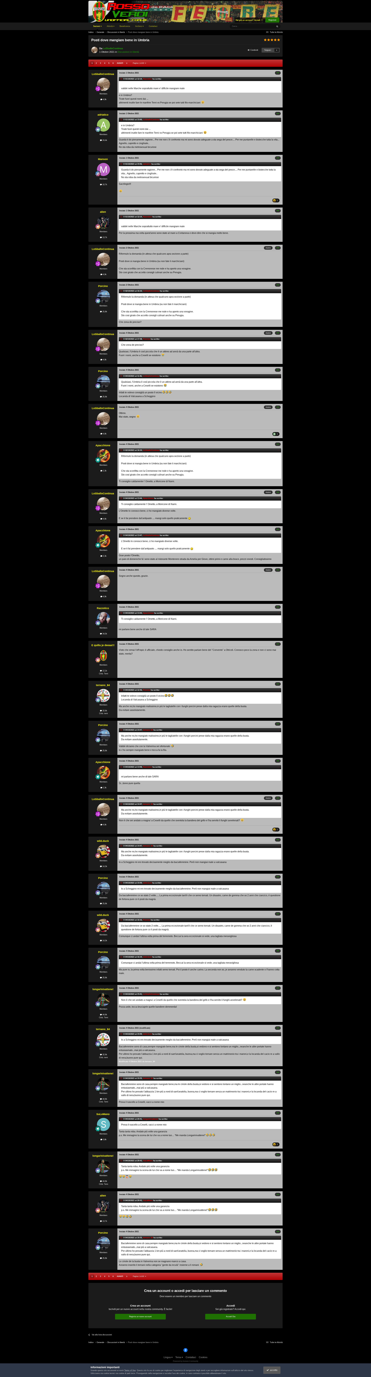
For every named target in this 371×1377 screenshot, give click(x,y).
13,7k (104, 237)
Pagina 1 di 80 (139, 63)
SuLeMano (103, 1114)
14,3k (104, 866)
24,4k (104, 140)
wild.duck (103, 841)
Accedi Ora (230, 1316)
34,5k (104, 634)
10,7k (104, 184)
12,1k (104, 671)
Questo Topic (265, 26)
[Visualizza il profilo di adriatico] (103, 125)
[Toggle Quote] (121, 79)
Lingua (167, 1357)
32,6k (104, 711)
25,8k (104, 311)
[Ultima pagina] (127, 63)
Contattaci (153, 26)
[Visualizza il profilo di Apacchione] (103, 455)
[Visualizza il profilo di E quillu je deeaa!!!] (103, 655)
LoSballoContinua (113, 48)
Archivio (139, 26)
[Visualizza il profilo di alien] (103, 222)
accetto (273, 1370)
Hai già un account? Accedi (248, 20)
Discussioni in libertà (128, 52)
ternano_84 (103, 685)
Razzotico (147, 79)
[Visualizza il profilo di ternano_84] (103, 695)
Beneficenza (125, 26)
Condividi (253, 50)
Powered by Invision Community (185, 1361)
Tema (178, 1357)
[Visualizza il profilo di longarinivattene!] (103, 999)
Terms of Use (130, 1370)
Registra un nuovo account (140, 1316)
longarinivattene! (102, 989)
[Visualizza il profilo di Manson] (103, 169)
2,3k (104, 471)
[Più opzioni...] (278, 73)
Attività (110, 26)
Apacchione (103, 445)
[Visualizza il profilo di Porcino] (103, 296)
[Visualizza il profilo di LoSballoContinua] (94, 50)
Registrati (272, 20)
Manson (103, 159)
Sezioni (97, 26)
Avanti (120, 63)
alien (103, 211)
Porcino (103, 286)
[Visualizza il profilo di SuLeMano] (103, 1124)
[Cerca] (277, 26)
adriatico (103, 114)
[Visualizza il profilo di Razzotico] (103, 618)
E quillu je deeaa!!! (102, 645)
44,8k (104, 1015)
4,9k (104, 99)
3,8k (104, 1139)
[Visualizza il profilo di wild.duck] (103, 851)
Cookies (203, 1357)
